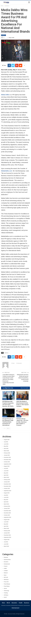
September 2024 (7, 490)
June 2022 (6, 544)
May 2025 (6, 473)
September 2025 (7, 464)
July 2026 (6, 441)
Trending (6, 592)
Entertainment (7, 564)
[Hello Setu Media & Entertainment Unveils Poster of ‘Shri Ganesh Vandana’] (22, 395)
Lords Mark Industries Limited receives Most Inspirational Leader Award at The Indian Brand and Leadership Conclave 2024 (8, 379)
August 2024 (6, 492)
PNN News (6, 579)
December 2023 (7, 510)
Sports (5, 588)
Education (6, 561)
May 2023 (6, 524)
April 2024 (6, 501)
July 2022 (6, 541)
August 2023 (6, 519)
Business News (7, 559)
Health (5, 568)
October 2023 (7, 515)
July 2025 (6, 468)
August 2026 (6, 439)
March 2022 (6, 546)
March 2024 (6, 504)
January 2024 (7, 508)
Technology (6, 590)
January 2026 (7, 455)
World (5, 597)
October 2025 (7, 461)
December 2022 (7, 535)
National (6, 572)
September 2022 (7, 537)
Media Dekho (5, 95)
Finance (5, 566)
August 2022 (6, 539)
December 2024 (7, 484)
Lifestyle (6, 570)
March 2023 (6, 528)
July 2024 (6, 495)
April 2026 (6, 448)
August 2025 (6, 466)
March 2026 (6, 450)
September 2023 (7, 517)
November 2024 (7, 486)
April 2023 (6, 526)
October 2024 (7, 488)
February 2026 (7, 453)
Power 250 (6, 581)
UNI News (6, 595)
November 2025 (7, 459)
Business (3, 35)
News (5, 575)
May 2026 (6, 446)
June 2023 (6, 521)
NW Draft (6, 577)
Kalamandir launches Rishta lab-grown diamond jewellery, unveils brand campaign (22, 378)
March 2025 (6, 477)
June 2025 (6, 470)
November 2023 (7, 512)
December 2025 (7, 457)
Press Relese (6, 586)
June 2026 (6, 444)
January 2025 (7, 481)
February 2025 (7, 479)
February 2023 (7, 530)
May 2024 (6, 499)
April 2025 (6, 475)
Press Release (7, 584)
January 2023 (7, 532)
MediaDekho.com (6, 171)
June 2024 (6, 497)
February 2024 (7, 506)
